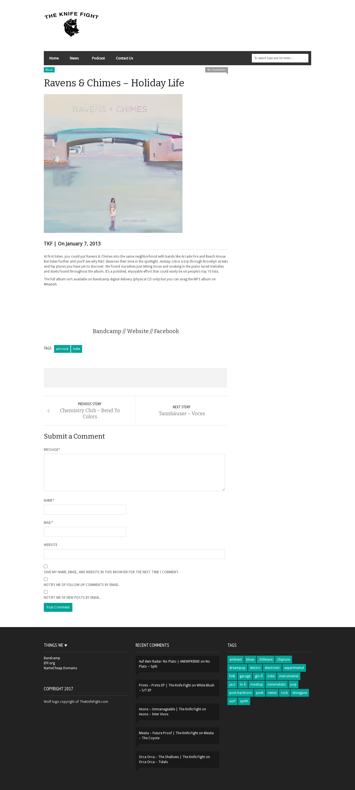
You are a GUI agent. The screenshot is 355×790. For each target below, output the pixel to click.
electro (255, 668)
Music (49, 69)
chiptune (283, 659)
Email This (209, 378)
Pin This (172, 378)
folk (232, 676)
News (71, 59)
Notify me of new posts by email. (72, 598)
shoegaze (299, 693)
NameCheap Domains (60, 668)
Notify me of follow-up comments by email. (82, 585)
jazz (232, 684)
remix (272, 693)
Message (52, 450)
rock (284, 693)
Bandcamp (107, 331)
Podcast (98, 58)
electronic (272, 668)
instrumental (288, 676)
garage (245, 676)
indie (76, 349)
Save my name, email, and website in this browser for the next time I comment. (111, 572)
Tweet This (98, 378)
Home (54, 58)
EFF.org (49, 663)
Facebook (166, 331)
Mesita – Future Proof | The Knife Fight (168, 733)
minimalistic (276, 684)
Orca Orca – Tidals (153, 762)
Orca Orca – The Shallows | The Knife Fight (172, 757)
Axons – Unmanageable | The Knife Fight (170, 709)
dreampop (237, 668)
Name (49, 500)
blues (250, 659)
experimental (294, 668)
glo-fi (259, 676)
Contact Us (124, 58)
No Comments (216, 69)
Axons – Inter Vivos (153, 714)
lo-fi (243, 684)
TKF (48, 243)
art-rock (62, 349)
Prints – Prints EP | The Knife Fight (165, 685)
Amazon (50, 284)
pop (293, 684)
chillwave (266, 659)
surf (232, 701)
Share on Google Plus (135, 378)
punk (259, 693)
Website (138, 331)
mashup (256, 684)
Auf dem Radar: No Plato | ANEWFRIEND (169, 661)
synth (244, 701)
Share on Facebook (62, 378)
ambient (235, 659)
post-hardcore (240, 693)
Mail (48, 523)
